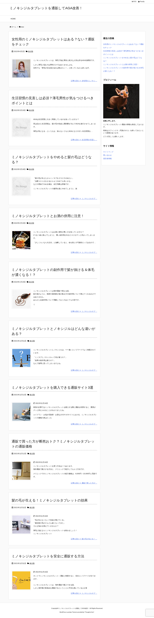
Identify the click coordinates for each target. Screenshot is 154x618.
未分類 (30, 51)
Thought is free (89, 612)
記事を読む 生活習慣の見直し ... (84, 140)
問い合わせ (107, 155)
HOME (13, 19)
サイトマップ (108, 152)
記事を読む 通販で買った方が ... (84, 483)
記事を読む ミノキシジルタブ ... (84, 199)
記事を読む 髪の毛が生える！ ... (84, 539)
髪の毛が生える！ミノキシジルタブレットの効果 (50, 500)
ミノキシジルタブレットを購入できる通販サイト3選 (52, 387)
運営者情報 (107, 159)
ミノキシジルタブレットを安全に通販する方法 (48, 556)
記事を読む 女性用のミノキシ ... (84, 81)
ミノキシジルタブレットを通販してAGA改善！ (46, 8)
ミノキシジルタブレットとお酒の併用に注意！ (48, 216)
